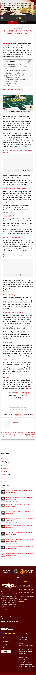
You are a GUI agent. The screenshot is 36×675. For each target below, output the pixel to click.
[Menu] (2, 18)
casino (27, 119)
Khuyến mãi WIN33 (7, 468)
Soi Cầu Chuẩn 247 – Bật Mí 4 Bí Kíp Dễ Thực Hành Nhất (19, 512)
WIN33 (28, 388)
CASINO (15, 28)
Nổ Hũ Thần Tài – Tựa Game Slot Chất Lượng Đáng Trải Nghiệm (19, 540)
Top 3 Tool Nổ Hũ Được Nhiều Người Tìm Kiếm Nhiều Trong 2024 (20, 547)
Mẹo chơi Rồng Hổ (22, 393)
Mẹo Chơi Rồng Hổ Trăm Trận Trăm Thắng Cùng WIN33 (8, 435)
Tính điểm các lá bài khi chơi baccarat (18, 70)
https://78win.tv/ (24, 660)
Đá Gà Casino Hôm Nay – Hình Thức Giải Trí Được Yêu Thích (19, 498)
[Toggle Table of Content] (29, 61)
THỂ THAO (4, 475)
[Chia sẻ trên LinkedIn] (25, 408)
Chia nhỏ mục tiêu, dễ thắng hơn (16, 79)
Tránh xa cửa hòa (12, 83)
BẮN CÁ (3, 459)
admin (26, 38)
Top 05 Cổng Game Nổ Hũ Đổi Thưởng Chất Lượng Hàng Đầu (19, 533)
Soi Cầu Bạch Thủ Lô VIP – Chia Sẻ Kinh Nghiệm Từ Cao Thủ (18, 505)
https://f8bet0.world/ (26, 664)
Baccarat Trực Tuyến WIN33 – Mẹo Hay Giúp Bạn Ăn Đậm (26, 435)
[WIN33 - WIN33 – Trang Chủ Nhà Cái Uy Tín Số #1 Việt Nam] (18, 18)
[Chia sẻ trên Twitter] (16, 408)
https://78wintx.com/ (26, 662)
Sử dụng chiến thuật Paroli (15, 77)
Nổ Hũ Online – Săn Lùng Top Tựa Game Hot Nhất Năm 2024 (19, 554)
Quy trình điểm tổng (13, 72)
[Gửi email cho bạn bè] (19, 408)
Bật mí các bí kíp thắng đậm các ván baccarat (18, 76)
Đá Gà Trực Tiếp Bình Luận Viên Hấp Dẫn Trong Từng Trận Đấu (20, 519)
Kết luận (7, 85)
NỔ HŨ (3, 471)
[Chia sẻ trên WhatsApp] (10, 408)
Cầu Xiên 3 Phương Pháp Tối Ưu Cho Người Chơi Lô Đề (19, 526)
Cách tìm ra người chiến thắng (16, 74)
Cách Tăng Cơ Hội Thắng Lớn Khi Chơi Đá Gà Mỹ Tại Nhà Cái (19, 491)
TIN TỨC (20, 28)
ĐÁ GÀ (3, 465)
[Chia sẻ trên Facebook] (13, 408)
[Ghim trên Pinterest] (22, 408)
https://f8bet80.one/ (25, 666)
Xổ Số (3, 481)
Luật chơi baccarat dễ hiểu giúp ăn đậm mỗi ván (17, 67)
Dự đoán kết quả (12, 81)
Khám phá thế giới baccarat (13, 64)
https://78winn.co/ (12, 621)
